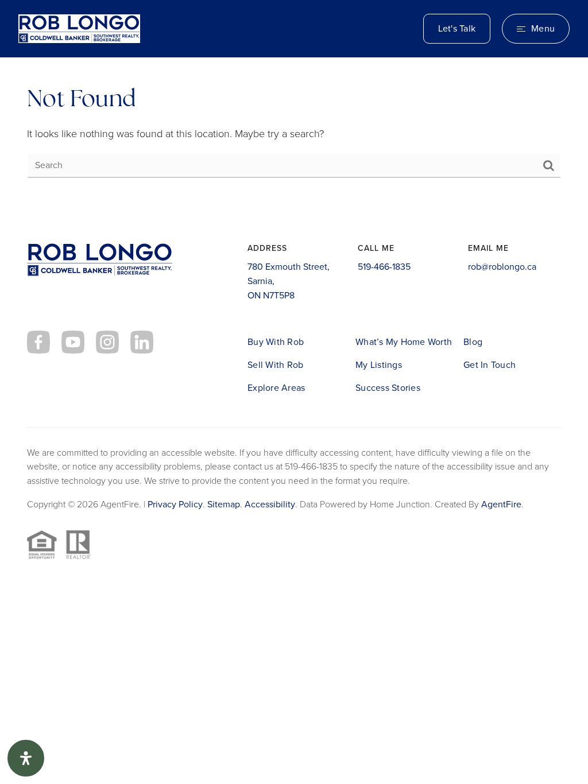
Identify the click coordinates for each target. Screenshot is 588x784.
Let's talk (457, 28)
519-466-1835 (384, 266)
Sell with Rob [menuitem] (275, 364)
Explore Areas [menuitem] (276, 387)
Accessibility (270, 504)
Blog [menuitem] (472, 341)
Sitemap (223, 504)
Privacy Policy (175, 504)
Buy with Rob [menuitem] (275, 341)
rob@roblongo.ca (502, 266)
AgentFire (501, 504)
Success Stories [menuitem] (387, 387)
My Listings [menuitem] (378, 364)
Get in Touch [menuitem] (489, 364)
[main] (294, 131)
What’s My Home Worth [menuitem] (403, 341)
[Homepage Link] (79, 27)
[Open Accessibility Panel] (26, 758)
